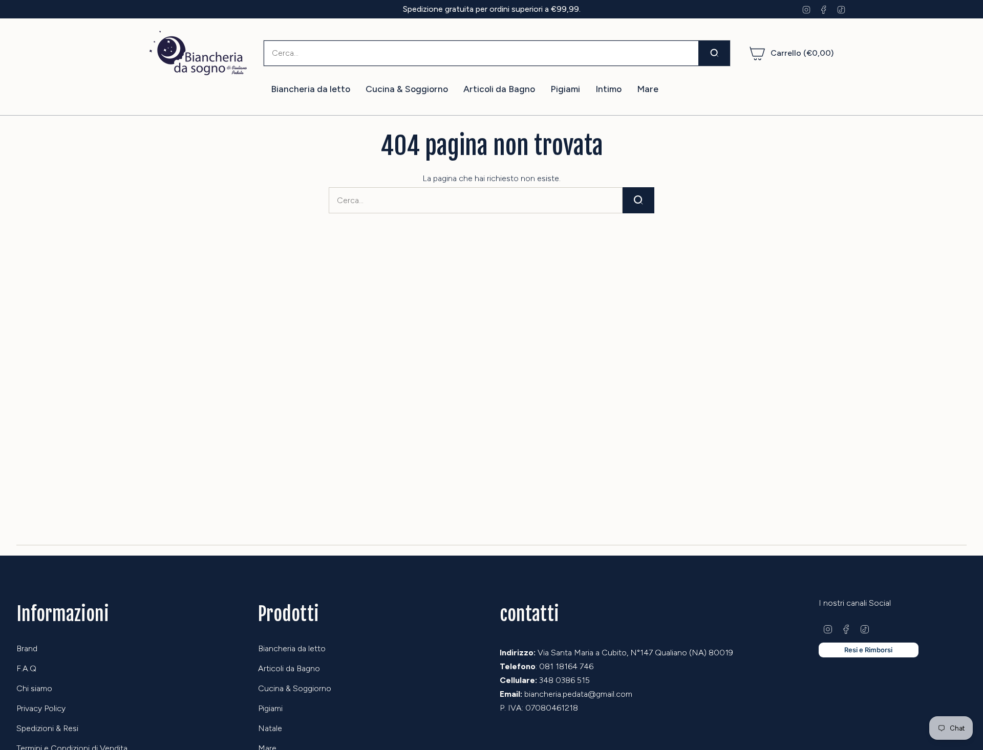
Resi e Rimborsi (868, 650)
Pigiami (270, 708)
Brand (26, 648)
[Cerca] (714, 53)
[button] (310, 89)
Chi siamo (34, 688)
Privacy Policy (41, 708)
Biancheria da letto (292, 648)
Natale (270, 728)
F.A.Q (26, 668)
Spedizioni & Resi (47, 728)
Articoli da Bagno (289, 668)
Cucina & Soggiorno (294, 688)
